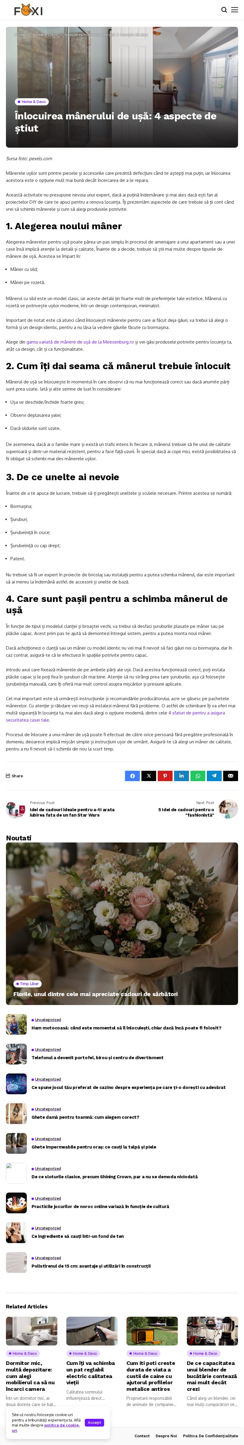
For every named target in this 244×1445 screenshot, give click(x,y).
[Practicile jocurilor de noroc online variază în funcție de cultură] (16, 1203)
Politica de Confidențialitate (210, 1436)
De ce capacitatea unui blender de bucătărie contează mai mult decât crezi (212, 1376)
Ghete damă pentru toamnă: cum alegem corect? (85, 1117)
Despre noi (166, 1436)
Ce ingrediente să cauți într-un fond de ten (78, 1236)
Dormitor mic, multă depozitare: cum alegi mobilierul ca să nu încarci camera (30, 1376)
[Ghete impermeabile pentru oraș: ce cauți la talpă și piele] (16, 1143)
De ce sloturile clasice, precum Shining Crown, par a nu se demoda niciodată (115, 1176)
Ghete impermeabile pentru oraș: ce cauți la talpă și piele (94, 1147)
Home (20, 34)
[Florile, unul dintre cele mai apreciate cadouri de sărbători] (122, 923)
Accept (94, 1422)
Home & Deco (45, 34)
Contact (142, 1436)
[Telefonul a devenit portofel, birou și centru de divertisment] (16, 1054)
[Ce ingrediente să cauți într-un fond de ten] (16, 1232)
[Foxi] (28, 9)
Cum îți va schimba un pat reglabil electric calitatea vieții (90, 1372)
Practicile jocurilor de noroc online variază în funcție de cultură (100, 1206)
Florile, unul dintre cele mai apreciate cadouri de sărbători (95, 994)
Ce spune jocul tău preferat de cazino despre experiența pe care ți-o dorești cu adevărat (129, 1087)
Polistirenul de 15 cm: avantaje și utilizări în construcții (91, 1266)
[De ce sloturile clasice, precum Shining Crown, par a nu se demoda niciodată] (16, 1173)
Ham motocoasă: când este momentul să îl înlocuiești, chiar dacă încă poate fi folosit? (126, 1028)
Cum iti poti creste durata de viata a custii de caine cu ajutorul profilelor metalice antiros (150, 1376)
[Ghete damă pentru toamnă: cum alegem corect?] (16, 1113)
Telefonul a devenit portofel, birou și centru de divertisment (98, 1057)
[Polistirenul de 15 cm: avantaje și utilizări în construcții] (16, 1262)
